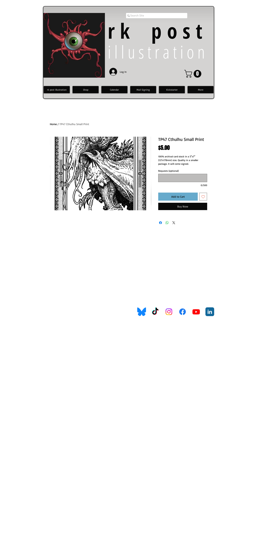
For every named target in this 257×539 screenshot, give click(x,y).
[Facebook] (182, 311)
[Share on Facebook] (160, 223)
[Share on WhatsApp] (167, 223)
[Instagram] (169, 311)
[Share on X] (174, 223)
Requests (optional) (168, 170)
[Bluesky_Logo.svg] (141, 311)
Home (53, 124)
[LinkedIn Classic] (209, 311)
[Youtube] (196, 311)
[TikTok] (155, 311)
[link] (193, 74)
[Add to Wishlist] (203, 197)
